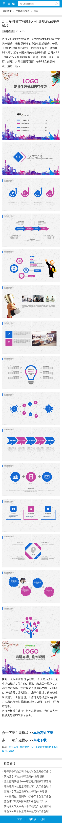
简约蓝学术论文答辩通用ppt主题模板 (24, 776)
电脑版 (32, 819)
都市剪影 (24, 747)
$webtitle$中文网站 (8, 3)
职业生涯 (50, 701)
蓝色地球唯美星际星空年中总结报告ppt (25, 801)
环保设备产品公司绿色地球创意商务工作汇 (27, 771)
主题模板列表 (23, 11)
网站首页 (7, 11)
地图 (42, 819)
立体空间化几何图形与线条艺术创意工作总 (27, 796)
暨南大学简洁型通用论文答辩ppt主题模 (25, 791)
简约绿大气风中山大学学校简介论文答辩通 (27, 806)
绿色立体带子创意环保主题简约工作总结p (27, 811)
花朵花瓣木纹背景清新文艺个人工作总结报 (27, 786)
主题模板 (8, 31)
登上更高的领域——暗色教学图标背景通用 (27, 781)
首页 (19, 819)
